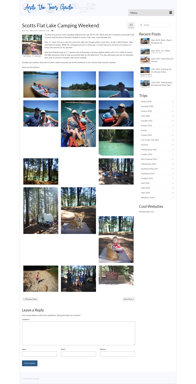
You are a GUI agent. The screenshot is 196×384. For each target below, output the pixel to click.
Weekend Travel (44, 30)
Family (144, 130)
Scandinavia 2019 (148, 164)
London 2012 (146, 154)
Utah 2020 (145, 188)
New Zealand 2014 (149, 159)
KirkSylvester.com (146, 212)
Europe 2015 (146, 125)
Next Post (128, 299)
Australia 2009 (147, 106)
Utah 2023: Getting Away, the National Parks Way (161, 83)
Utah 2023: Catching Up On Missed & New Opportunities (155, 72)
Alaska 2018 (146, 101)
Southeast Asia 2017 (149, 169)
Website (103, 349)
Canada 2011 (146, 121)
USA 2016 (145, 183)
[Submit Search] (141, 25)
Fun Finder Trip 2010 (150, 140)
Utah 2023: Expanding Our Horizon (162, 60)
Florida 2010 (146, 135)
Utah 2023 (145, 193)
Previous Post (31, 299)
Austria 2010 (146, 111)
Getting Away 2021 (149, 149)
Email (63, 349)
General (144, 145)
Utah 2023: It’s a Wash (160, 51)
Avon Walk (145, 116)
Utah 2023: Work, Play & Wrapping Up (161, 41)
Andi (27, 30)
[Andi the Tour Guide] (59, 8)
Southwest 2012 (148, 173)
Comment (26, 319)
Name (24, 349)
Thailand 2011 (147, 178)
